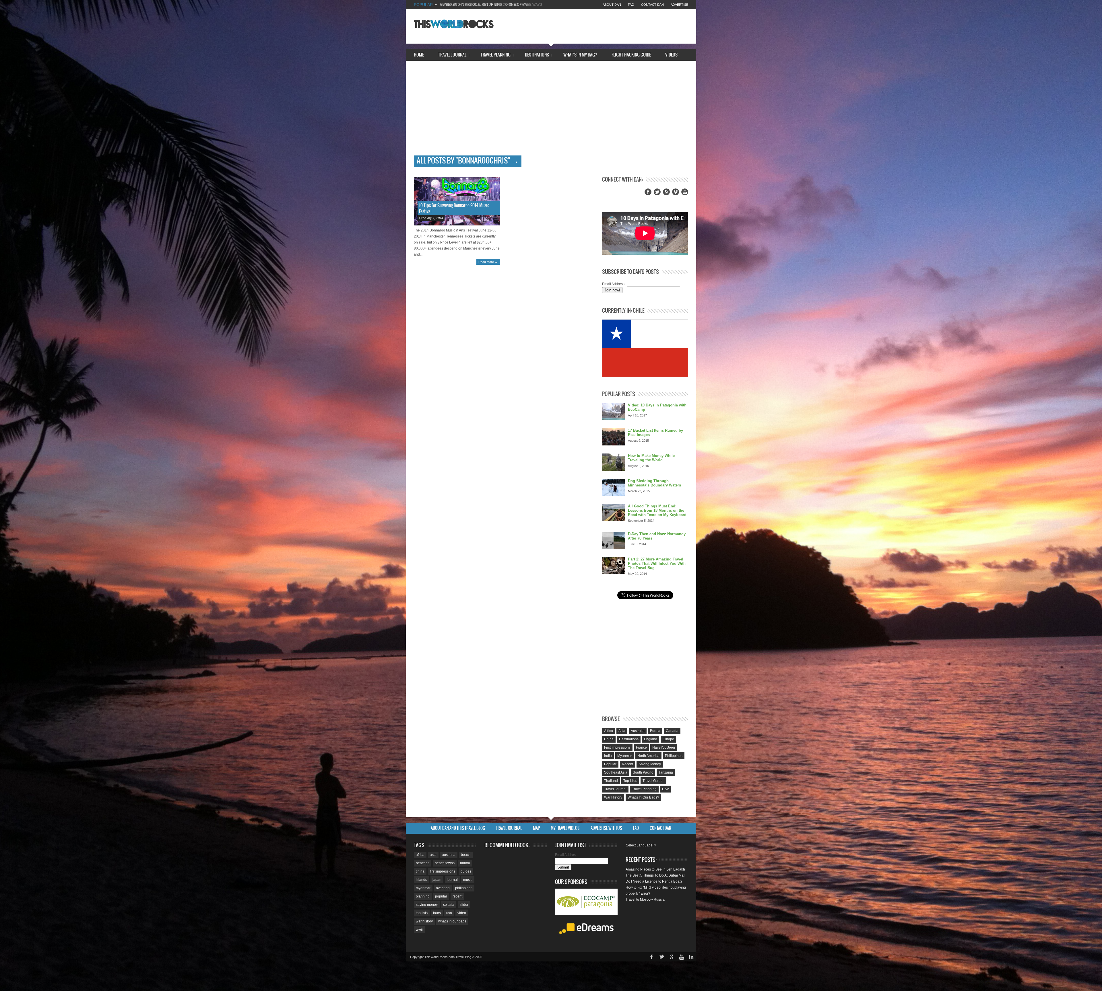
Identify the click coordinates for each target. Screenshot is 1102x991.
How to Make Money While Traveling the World (651, 457)
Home (419, 54)
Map (536, 828)
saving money (427, 905)
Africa (608, 731)
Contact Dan (652, 4)
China (609, 739)
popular (441, 896)
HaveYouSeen (663, 747)
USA (665, 789)
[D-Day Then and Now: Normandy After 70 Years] (613, 540)
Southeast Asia (615, 772)
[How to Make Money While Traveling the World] (613, 462)
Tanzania (666, 772)
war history (424, 921)
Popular (610, 764)
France (641, 747)
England (650, 739)
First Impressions (617, 747)
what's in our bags (452, 921)
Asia (621, 731)
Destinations (537, 55)
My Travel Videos (565, 828)
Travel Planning (496, 55)
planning (423, 896)
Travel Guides (653, 781)
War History (613, 797)
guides (466, 871)
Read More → (488, 262)
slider (464, 905)
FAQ (631, 4)
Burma (655, 731)
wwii (419, 930)
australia (448, 855)
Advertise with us (606, 828)
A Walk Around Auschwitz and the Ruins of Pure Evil (490, 5)
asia (433, 855)
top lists (422, 913)
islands (421, 880)
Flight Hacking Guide (631, 54)
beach (466, 855)
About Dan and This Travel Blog (458, 828)
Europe (668, 739)
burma (465, 863)
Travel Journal (452, 55)
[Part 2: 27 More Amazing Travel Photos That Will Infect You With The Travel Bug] (613, 565)
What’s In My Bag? (580, 54)
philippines (463, 888)
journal (452, 880)
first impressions (442, 871)
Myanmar (624, 756)
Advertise (679, 4)
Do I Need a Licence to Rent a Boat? (654, 881)
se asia (448, 905)
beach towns (445, 863)
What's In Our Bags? (643, 797)
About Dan (612, 4)
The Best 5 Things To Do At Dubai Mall (655, 875)
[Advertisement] (551, 112)
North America (648, 756)
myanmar (423, 888)
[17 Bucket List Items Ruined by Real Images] (613, 436)
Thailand (611, 781)
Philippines (673, 756)
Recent (627, 764)
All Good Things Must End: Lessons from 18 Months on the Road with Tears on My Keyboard (657, 510)
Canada (672, 731)
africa (420, 855)
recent (457, 896)
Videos (671, 54)
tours (437, 913)
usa (449, 913)
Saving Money (650, 764)
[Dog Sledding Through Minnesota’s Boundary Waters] (613, 487)
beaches (422, 863)
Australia (638, 731)
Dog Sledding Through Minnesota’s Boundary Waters (654, 483)
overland (443, 888)
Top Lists (630, 781)
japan (436, 880)
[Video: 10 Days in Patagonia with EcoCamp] (613, 411)
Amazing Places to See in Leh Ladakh (655, 869)
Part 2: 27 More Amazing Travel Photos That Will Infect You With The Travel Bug (657, 563)
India (608, 756)
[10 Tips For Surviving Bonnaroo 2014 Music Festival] (457, 201)
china (420, 871)
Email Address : (614, 284)
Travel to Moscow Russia (645, 899)
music (467, 880)
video (461, 913)
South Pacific (643, 772)
